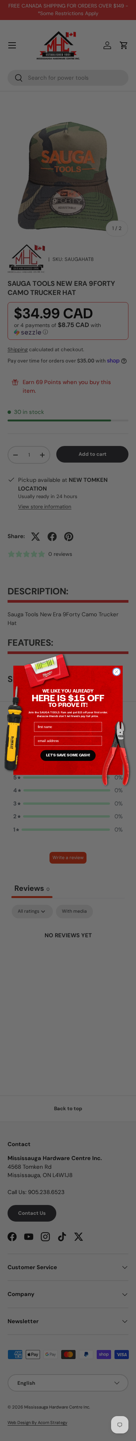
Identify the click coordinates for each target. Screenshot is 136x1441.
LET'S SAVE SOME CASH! (68, 756)
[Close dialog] (117, 672)
